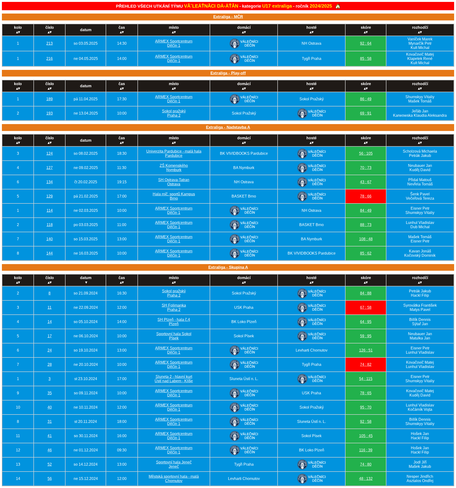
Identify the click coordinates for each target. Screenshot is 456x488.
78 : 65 (365, 393)
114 (50, 210)
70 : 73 (365, 168)
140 (49, 239)
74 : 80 (365, 464)
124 (49, 153)
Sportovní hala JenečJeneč (174, 464)
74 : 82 (365, 364)
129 (49, 196)
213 (49, 43)
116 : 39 (365, 450)
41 (50, 436)
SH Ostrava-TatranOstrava (173, 182)
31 (50, 422)
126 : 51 (366, 350)
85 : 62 (365, 253)
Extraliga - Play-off (228, 73)
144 (49, 253)
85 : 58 (365, 59)
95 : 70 (365, 407)
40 (50, 407)
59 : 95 (365, 336)
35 (50, 393)
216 (49, 59)
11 (50, 307)
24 (50, 350)
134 (49, 182)
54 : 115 (365, 379)
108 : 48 (366, 239)
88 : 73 (365, 225)
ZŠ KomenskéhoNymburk (174, 168)
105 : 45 (366, 436)
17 (50, 336)
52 (50, 464)
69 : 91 (365, 113)
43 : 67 (365, 182)
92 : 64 (365, 43)
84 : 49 (365, 210)
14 (50, 322)
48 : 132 (366, 479)
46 (50, 450)
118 (50, 225)
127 (49, 168)
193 (49, 113)
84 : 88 (365, 293)
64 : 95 (365, 322)
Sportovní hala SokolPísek (173, 336)
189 (49, 99)
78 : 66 (365, 196)
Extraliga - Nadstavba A (228, 127)
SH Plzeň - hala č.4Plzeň (173, 322)
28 (50, 364)
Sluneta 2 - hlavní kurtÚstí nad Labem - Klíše (174, 379)
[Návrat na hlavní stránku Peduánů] (338, 6)
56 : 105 (366, 153)
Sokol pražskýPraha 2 (174, 113)
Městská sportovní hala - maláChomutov (174, 478)
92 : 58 (365, 422)
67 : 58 (365, 307)
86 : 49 (365, 99)
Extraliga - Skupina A (228, 267)
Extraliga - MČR (228, 16)
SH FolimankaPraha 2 (174, 307)
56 (50, 479)
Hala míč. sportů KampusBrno (174, 196)
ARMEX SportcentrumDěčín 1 (173, 43)
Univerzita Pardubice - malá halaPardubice (173, 153)
